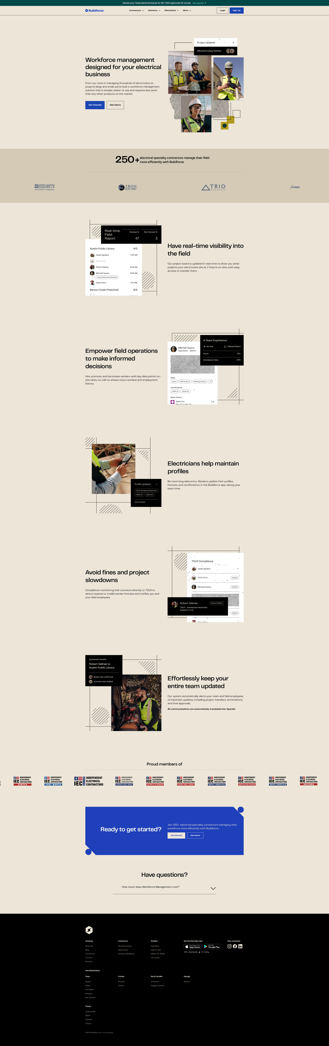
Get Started (176, 835)
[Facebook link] (235, 946)
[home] (94, 10)
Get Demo (195, 835)
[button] (136, 10)
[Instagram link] (230, 946)
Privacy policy (108, 1032)
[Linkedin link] (241, 946)
